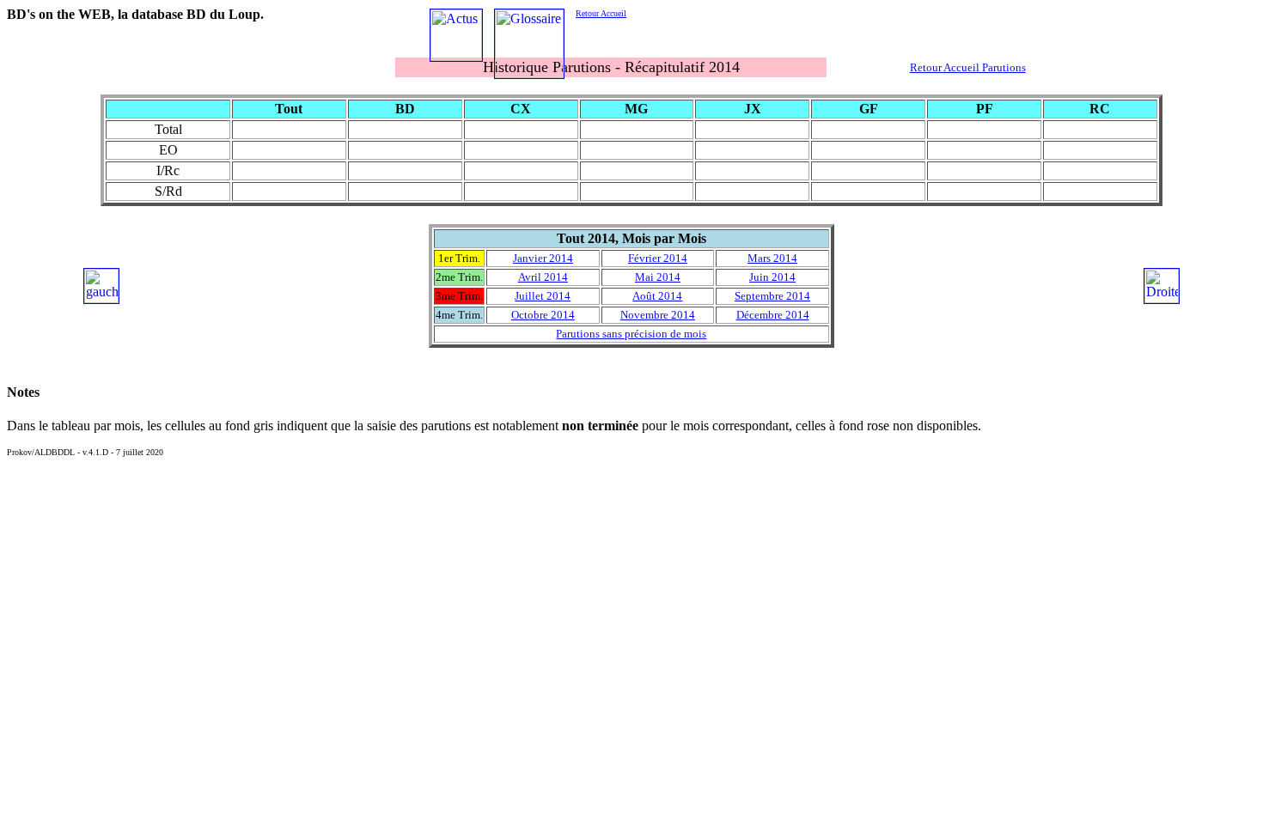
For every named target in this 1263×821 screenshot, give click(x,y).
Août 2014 (657, 295)
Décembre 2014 (772, 314)
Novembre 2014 (657, 314)
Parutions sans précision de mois (631, 333)
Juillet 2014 (542, 295)
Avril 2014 (543, 277)
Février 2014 (657, 258)
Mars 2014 (772, 258)
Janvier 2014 (543, 258)
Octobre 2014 (543, 314)
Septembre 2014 (772, 295)
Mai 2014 (657, 277)
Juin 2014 (772, 277)
